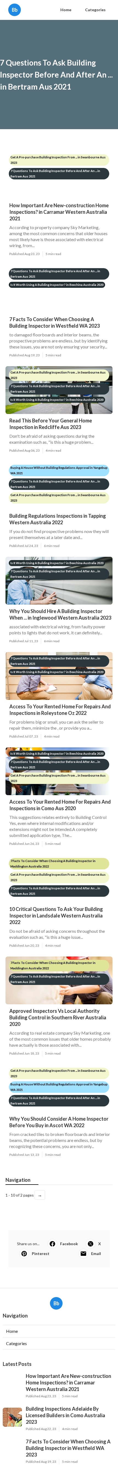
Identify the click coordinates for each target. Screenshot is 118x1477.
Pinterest (40, 1253)
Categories (95, 9)
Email (96, 1253)
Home (65, 9)
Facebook (69, 1243)
